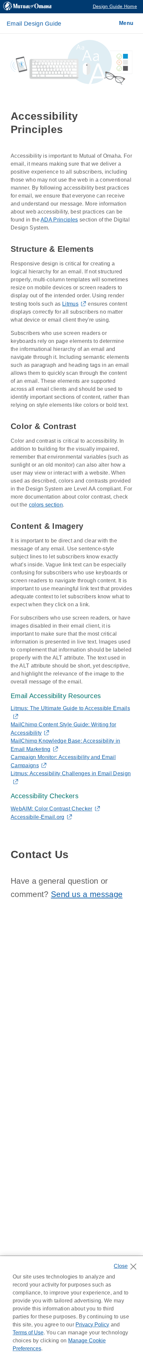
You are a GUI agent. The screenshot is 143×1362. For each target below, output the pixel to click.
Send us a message (86, 894)
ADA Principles (59, 220)
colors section (46, 505)
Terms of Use (28, 1332)
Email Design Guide (34, 23)
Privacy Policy (92, 1324)
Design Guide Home (115, 6)
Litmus (70, 304)
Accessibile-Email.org (38, 817)
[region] (71, 1309)
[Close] (127, 1265)
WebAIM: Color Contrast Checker (51, 809)
